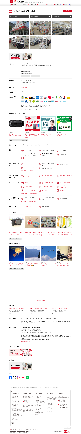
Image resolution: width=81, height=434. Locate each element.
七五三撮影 (25, 401)
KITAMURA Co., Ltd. (16, 432)
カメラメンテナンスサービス (28, 396)
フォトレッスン (49, 403)
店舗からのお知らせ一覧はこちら (16, 268)
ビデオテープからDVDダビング (17, 409)
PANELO (13, 423)
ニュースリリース (21, 429)
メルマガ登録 (68, 0)
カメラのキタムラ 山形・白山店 (60, 308)
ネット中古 (37, 397)
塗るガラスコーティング (27, 397)
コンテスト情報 (49, 409)
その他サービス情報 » (27, 393)
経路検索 (67, 10)
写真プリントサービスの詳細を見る (29, 193)
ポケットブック (14, 402)
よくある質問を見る (25, 341)
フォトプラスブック (15, 401)
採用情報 (49, 0)
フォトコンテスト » (50, 408)
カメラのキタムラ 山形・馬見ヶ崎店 (40, 308)
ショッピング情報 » (38, 393)
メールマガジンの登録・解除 (28, 405)
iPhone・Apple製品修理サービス (63, 397)
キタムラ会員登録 (62, 400)
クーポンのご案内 (26, 406)
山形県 (29, 8)
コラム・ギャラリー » (51, 393)
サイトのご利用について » (63, 407)
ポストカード (14, 405)
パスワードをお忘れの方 (63, 404)
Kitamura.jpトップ (14, 391)
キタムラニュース (38, 405)
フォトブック (14, 400)
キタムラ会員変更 (62, 401)
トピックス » (37, 409)
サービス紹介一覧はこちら (15, 238)
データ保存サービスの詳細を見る (28, 201)
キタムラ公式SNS (26, 407)
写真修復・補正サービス (16, 417)
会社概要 (46, 0)
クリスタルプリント (15, 396)
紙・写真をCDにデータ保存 (16, 413)
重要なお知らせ (37, 411)
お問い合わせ (54, 0)
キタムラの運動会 (49, 402)
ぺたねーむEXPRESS (15, 419)
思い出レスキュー (14, 408)
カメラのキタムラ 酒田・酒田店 (17, 308)
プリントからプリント (15, 414)
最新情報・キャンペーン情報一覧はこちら (18, 140)
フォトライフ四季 (49, 404)
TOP (10, 8)
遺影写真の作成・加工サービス (17, 415)
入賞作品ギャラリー (50, 411)
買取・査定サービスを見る (27, 170)
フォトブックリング (15, 404)
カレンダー (13, 418)
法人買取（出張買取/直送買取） (41, 402)
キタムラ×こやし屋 (26, 412)
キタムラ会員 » (61, 399)
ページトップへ (67, 427)
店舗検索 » (60, 393)
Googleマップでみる (40, 300)
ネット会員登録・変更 (61, 0)
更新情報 (36, 414)
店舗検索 (14, 8)
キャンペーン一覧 (38, 408)
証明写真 (13, 422)
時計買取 (37, 400)
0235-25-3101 (24, 87)
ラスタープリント (15, 397)
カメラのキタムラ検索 (21, 8)
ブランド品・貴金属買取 (40, 401)
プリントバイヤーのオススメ (39, 404)
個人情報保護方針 (14, 429)
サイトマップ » (61, 405)
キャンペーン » (38, 406)
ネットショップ (38, 396)
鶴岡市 (33, 8)
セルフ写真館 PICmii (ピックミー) (28, 409)
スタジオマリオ (26, 400)
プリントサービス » (15, 393)
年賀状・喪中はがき (15, 406)
